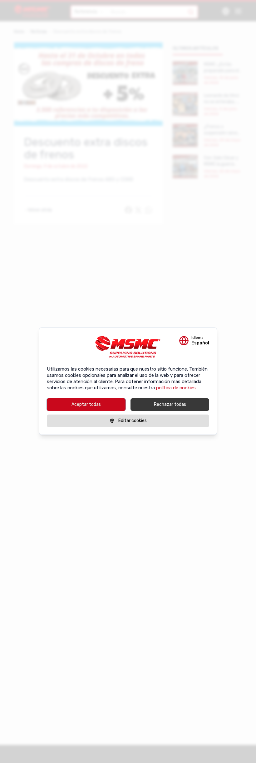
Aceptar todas (86, 404)
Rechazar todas (170, 404)
